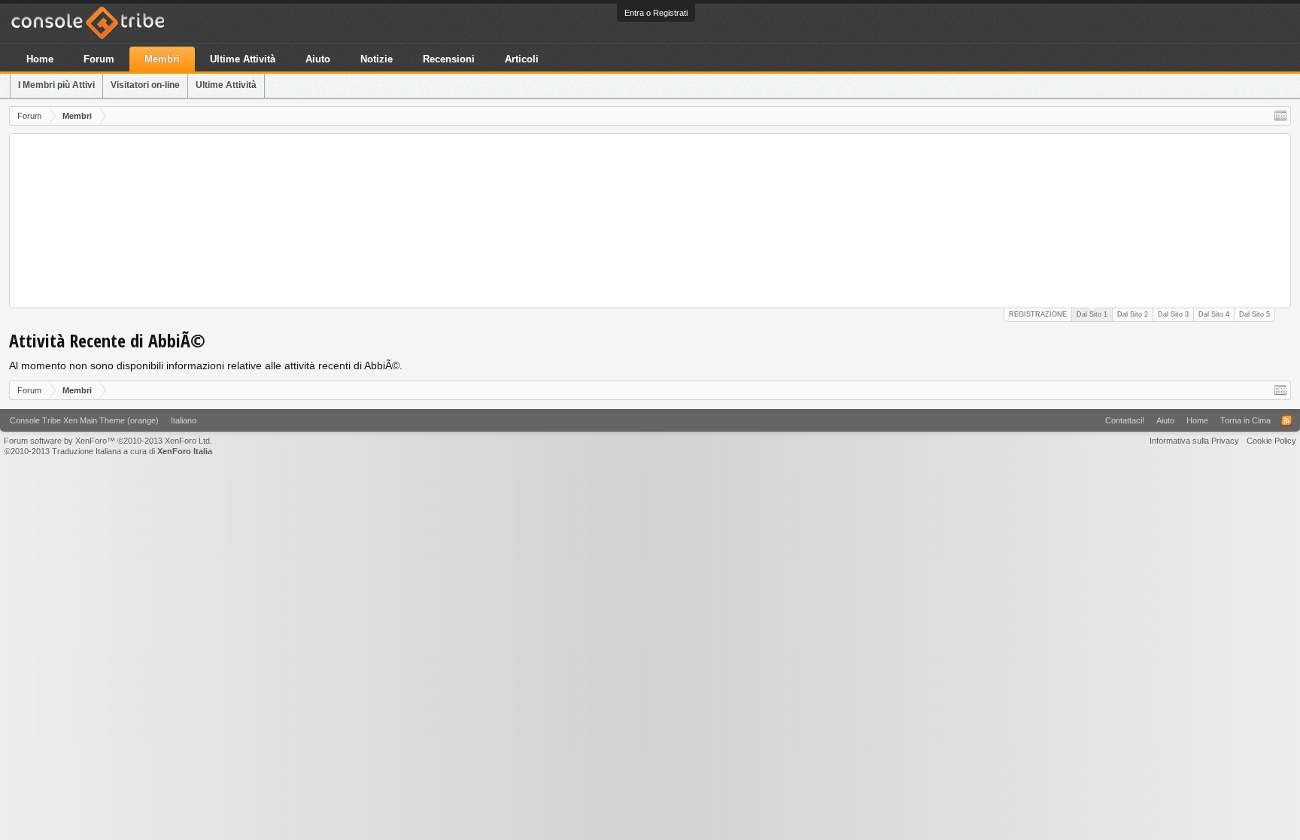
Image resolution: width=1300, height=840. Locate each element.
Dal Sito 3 (1173, 314)
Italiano (183, 420)
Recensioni (449, 59)
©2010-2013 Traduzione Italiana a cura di (108, 451)
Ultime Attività (226, 85)
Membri (162, 59)
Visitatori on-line (145, 85)
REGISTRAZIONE (1038, 314)
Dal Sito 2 (1132, 314)
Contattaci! (1124, 420)
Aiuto (317, 59)
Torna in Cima (1245, 420)
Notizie (376, 59)
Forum (99, 59)
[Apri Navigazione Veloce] (1280, 116)
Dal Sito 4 (1213, 314)
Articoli (522, 59)
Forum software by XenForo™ (108, 440)
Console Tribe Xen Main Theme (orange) (84, 420)
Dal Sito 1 (1092, 314)
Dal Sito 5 (1254, 314)
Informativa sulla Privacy (1194, 440)
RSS (1286, 420)
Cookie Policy (1271, 440)
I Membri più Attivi (56, 85)
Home (39, 59)
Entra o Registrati (656, 12)
